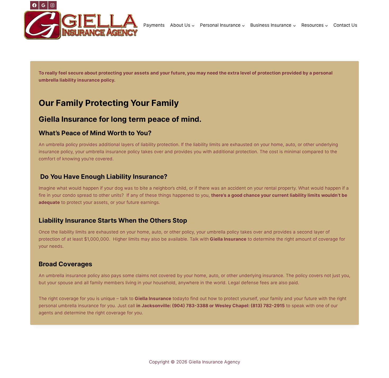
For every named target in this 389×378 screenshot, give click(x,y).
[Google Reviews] (43, 5)
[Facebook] (34, 5)
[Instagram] (52, 5)
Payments (154, 25)
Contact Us (345, 25)
